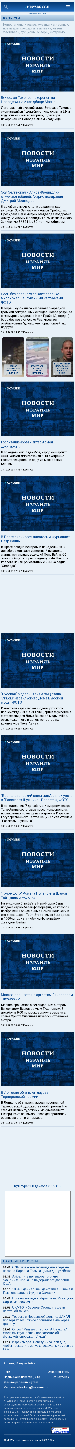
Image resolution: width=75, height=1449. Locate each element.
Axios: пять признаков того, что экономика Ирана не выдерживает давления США (36, 1280)
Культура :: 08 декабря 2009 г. (36, 1186)
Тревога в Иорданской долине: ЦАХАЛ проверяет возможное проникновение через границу (36, 1320)
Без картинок (60, 1377)
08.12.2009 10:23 (11, 728)
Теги (7, 1371)
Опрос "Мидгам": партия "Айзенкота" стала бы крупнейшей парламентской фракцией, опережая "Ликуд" (35, 1333)
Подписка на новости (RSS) (22, 1377)
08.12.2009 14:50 (11, 332)
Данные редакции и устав (21, 1382)
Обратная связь (58, 1371)
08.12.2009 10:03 (11, 826)
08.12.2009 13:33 (11, 469)
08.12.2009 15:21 (11, 227)
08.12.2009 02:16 (11, 1123)
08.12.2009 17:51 (11, 125)
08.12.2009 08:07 (11, 1025)
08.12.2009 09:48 (11, 927)
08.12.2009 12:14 (11, 571)
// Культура (27, 125)
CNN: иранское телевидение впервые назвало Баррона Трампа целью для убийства (37, 1269)
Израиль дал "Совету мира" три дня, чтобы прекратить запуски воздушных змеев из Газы (38, 1345)
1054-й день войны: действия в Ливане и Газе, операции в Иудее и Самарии (38, 1290)
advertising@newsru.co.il (32, 1387)
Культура (12, 18)
